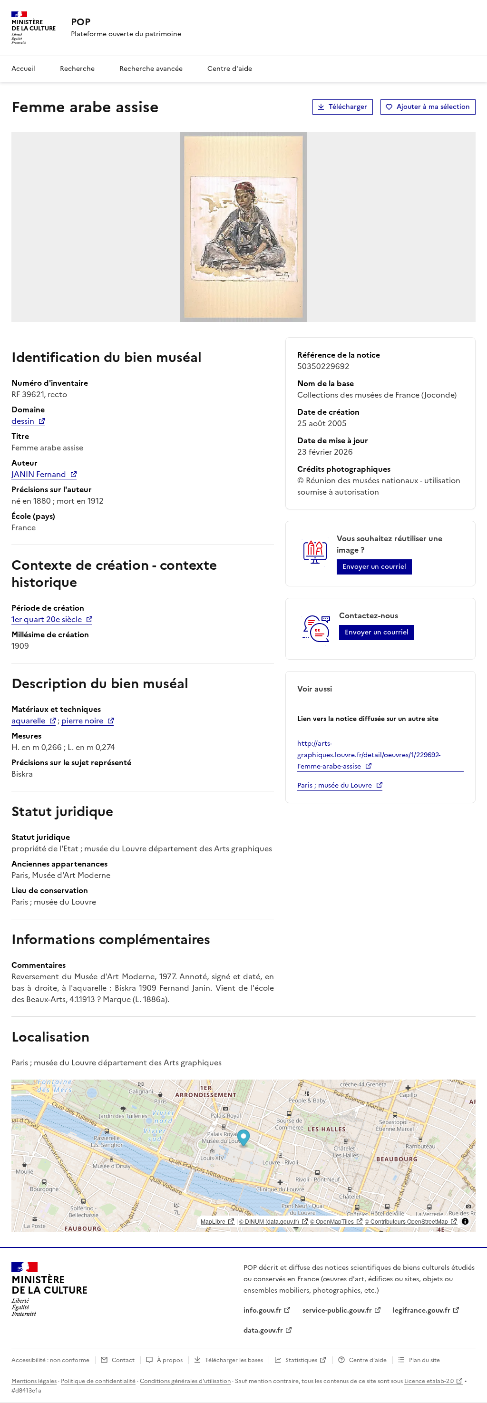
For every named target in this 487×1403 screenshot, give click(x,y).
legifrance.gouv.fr (421, 1310)
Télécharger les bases (234, 1360)
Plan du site (424, 1360)
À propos (170, 1360)
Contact (123, 1360)
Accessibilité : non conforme (50, 1360)
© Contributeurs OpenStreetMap (406, 1221)
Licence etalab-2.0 (429, 1381)
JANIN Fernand (38, 474)
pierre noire (82, 720)
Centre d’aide (368, 1360)
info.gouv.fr (263, 1310)
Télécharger (348, 107)
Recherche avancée (151, 69)
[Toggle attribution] (465, 1221)
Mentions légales (34, 1381)
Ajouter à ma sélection (433, 107)
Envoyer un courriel (374, 567)
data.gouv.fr (263, 1330)
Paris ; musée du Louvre (334, 785)
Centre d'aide (229, 69)
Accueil (23, 69)
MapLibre (213, 1221)
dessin (22, 421)
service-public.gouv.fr (337, 1310)
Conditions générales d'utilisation (185, 1381)
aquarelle (28, 720)
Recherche (77, 69)
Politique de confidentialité (98, 1381)
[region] (243, 1156)
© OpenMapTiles (332, 1221)
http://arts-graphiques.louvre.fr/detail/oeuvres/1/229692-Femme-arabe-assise (368, 755)
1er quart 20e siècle (46, 619)
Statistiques (301, 1360)
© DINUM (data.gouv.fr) (269, 1221)
